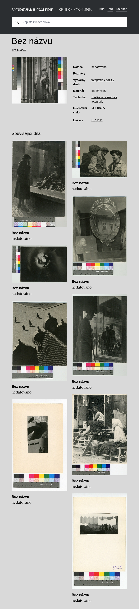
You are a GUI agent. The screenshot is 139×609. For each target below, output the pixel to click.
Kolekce (121, 9)
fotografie (97, 80)
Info (110, 9)
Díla (102, 9)
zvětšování (98, 97)
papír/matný (98, 90)
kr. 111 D (96, 120)
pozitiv (110, 80)
